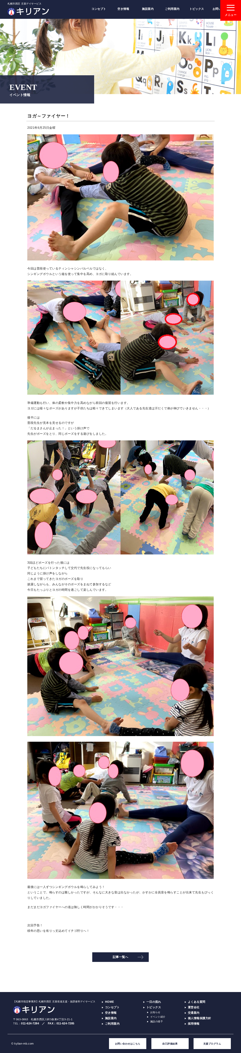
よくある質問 (196, 1001)
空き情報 (123, 8)
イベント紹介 (157, 1016)
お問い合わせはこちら (127, 1043)
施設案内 (148, 8)
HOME (109, 1001)
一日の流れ (153, 1001)
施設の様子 (156, 1021)
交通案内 (194, 1012)
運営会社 (194, 1007)
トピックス (196, 8)
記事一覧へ (120, 957)
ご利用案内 (172, 8)
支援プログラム (212, 1043)
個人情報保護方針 (199, 1018)
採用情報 (194, 1023)
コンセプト (99, 8)
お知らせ (155, 1012)
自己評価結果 (170, 1043)
